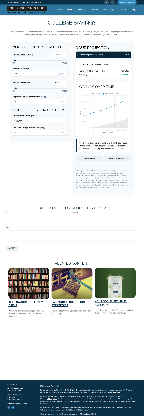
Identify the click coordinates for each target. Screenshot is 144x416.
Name (8, 213)
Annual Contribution (33, 83)
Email (75, 213)
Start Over (90, 159)
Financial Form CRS (51, 386)
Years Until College (21, 69)
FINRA (49, 399)
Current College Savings (33, 55)
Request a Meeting (127, 2)
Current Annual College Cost (25, 116)
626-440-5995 (15, 2)
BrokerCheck (115, 392)
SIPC (55, 399)
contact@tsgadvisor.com (34, 2)
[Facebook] (112, 2)
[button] (59, 9)
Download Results (118, 159)
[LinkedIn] (106, 2)
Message (10, 228)
